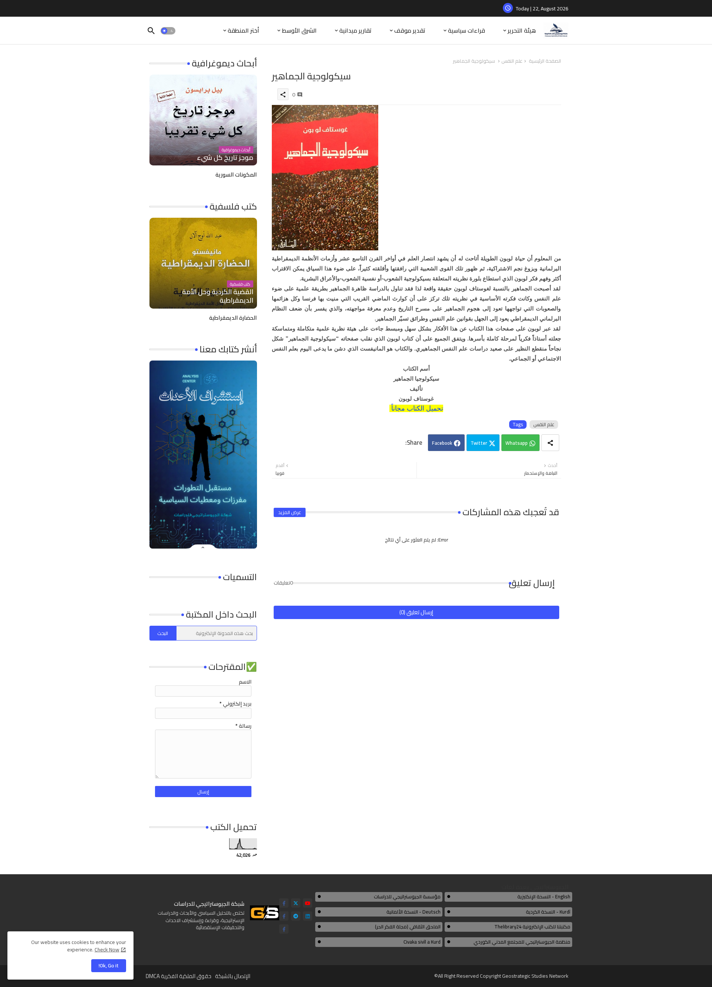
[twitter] (295, 903)
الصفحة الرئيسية (545, 61)
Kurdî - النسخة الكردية (548, 911)
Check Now (107, 949)
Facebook (442, 442)
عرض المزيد (289, 512)
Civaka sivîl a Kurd (422, 941)
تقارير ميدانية (355, 30)
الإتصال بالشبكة (232, 976)
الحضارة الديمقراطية (233, 318)
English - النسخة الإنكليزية (543, 896)
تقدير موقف (409, 30)
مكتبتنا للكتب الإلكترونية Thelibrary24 (532, 926)
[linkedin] (307, 916)
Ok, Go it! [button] (109, 965)
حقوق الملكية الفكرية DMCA (178, 976)
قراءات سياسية (466, 30)
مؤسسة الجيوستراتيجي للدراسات (407, 896)
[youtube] (307, 903)
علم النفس (512, 61)
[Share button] (550, 442)
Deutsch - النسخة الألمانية (413, 911)
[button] (168, 30)
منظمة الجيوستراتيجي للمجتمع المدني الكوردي (522, 941)
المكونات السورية (236, 174)
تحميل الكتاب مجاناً (417, 408)
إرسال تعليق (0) (416, 612)
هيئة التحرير (522, 30)
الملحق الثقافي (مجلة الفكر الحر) (408, 926)
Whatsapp (516, 442)
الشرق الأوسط (299, 30)
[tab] (517, 31)
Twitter (479, 442)
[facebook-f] (284, 903)
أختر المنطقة (243, 30)
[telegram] (295, 916)
